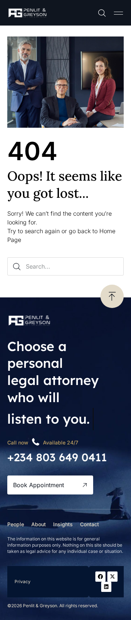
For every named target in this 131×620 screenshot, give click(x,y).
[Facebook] (100, 576)
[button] (118, 13)
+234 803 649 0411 (57, 457)
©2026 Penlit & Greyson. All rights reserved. (52, 605)
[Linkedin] (106, 587)
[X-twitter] (112, 576)
